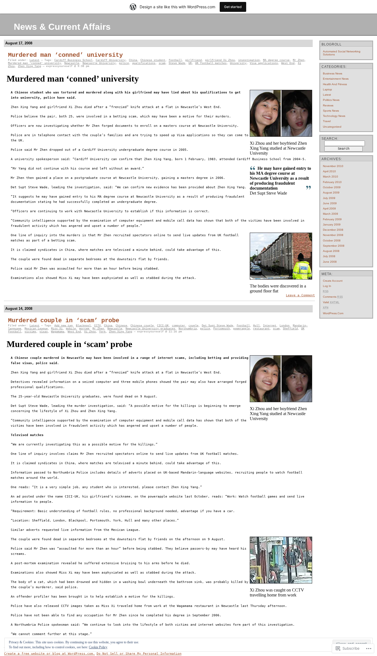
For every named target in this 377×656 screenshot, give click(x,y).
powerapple (241, 328)
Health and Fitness (335, 84)
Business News (332, 73)
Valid (331, 302)
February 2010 (332, 182)
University (238, 63)
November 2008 (333, 234)
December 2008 (333, 229)
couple (193, 325)
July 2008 (329, 256)
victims (30, 331)
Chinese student (152, 60)
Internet (269, 325)
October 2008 (332, 240)
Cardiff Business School (73, 60)
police (124, 63)
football (175, 60)
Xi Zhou (90, 331)
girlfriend (193, 60)
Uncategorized (332, 126)
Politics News (331, 99)
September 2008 (333, 245)
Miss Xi (57, 328)
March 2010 (330, 176)
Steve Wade (177, 63)
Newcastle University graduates (150, 328)
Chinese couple (142, 325)
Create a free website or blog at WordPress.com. (49, 653)
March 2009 (330, 213)
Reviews (328, 105)
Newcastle (71, 63)
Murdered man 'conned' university (34, 63)
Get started (233, 7)
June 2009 (330, 203)
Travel (327, 121)
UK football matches (211, 63)
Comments (333, 296)
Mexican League (36, 328)
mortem (84, 328)
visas (43, 331)
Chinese (121, 325)
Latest (34, 60)
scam (162, 63)
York (102, 331)
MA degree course (276, 60)
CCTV (97, 325)
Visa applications (264, 63)
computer (178, 325)
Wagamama (57, 331)
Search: (330, 139)
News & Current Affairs (62, 27)
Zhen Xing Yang (29, 66)
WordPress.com (333, 313)
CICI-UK (163, 325)
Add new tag (63, 325)
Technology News (334, 115)
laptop (327, 89)
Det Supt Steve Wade (217, 325)
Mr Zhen (298, 60)
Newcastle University (99, 63)
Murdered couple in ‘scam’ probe (63, 320)
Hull (256, 325)
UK (190, 63)
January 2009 (332, 224)
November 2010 (333, 166)
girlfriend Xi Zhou (220, 60)
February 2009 (332, 219)
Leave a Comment (300, 295)
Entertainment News (336, 78)
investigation (249, 60)
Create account (333, 280)
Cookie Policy (98, 647)
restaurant (261, 328)
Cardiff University (111, 60)
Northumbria (188, 328)
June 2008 (330, 261)
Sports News (331, 110)
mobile (71, 328)
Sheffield (290, 328)
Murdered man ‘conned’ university (65, 55)
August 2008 (331, 250)
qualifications (143, 63)
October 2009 (332, 187)
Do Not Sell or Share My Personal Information (139, 653)
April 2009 (329, 208)
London (285, 325)
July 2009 (329, 198)
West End (287, 63)
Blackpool (83, 325)
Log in (327, 285)
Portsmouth (221, 328)
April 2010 (329, 171)
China (133, 60)
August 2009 (331, 192)
